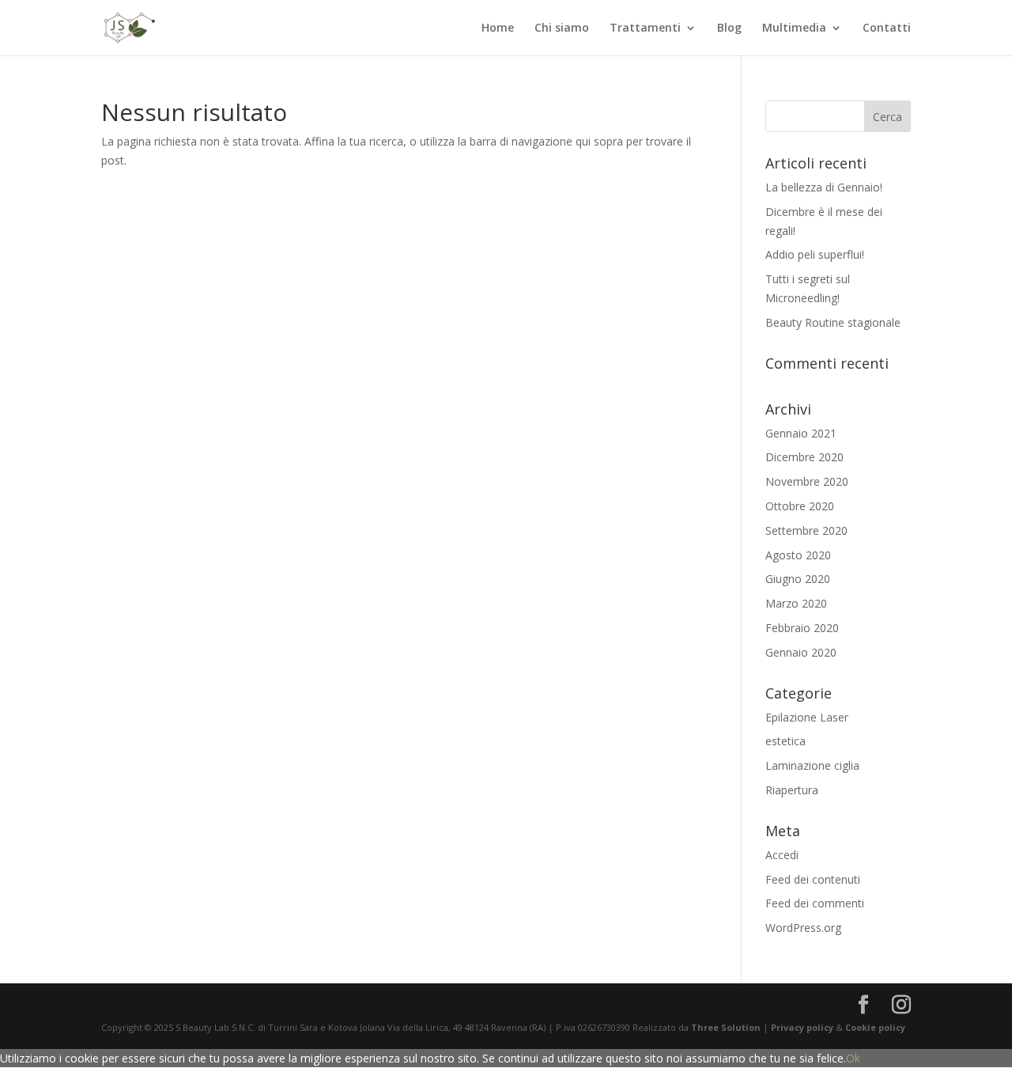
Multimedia (794, 28)
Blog (729, 28)
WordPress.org (803, 927)
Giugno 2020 (797, 578)
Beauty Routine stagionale (833, 322)
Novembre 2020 (806, 481)
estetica (785, 740)
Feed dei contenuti (812, 879)
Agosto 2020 (798, 554)
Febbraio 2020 (802, 627)
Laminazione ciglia (812, 765)
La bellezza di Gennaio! (823, 187)
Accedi (782, 854)
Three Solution (726, 1027)
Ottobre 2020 (799, 505)
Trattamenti (645, 28)
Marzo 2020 (796, 603)
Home (497, 28)
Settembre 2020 (806, 530)
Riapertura (791, 789)
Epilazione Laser (806, 717)
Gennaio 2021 (800, 433)
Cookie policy (875, 1027)
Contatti (887, 28)
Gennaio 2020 (800, 652)
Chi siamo (561, 28)
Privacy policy (803, 1027)
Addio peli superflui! (814, 254)
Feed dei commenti (814, 903)
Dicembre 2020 (804, 456)
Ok (853, 1058)
